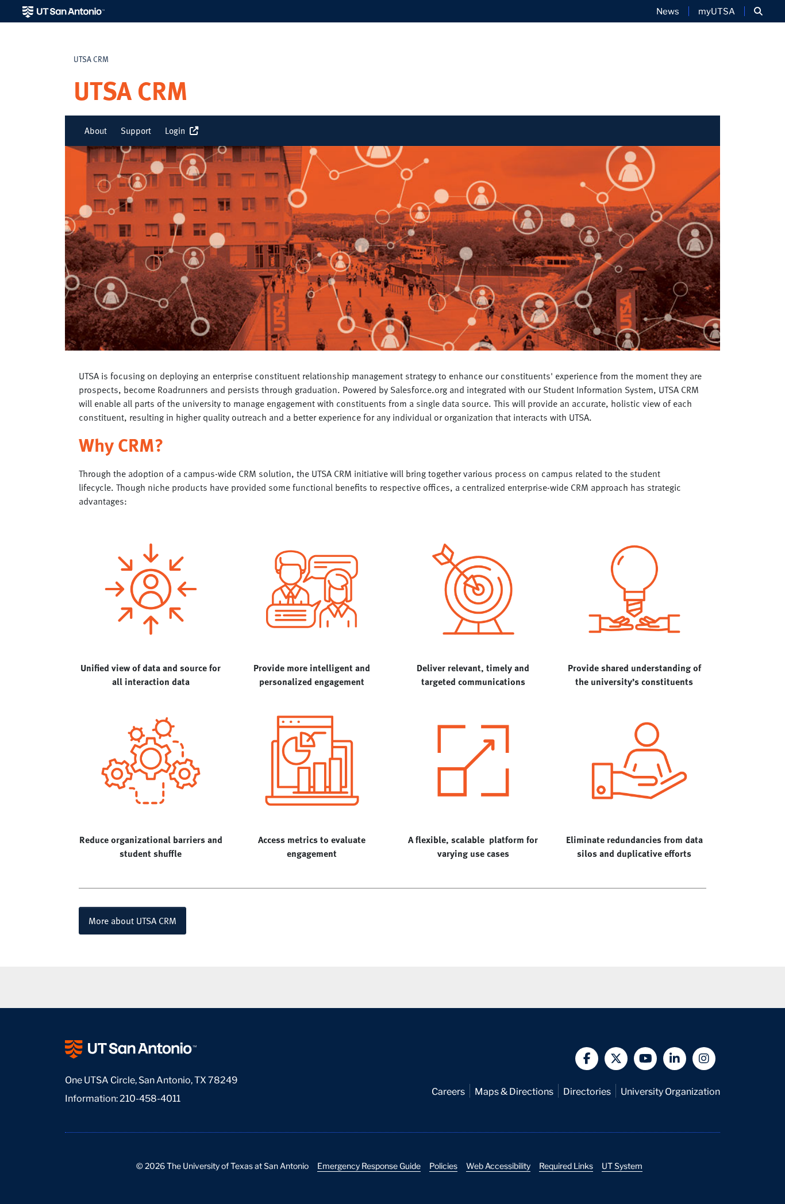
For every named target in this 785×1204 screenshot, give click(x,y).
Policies (443, 1165)
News (667, 11)
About (95, 130)
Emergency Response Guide (369, 1165)
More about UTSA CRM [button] (132, 921)
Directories (587, 1090)
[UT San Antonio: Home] (63, 11)
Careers (448, 1090)
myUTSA (716, 11)
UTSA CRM (91, 59)
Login (177, 130)
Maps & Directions (514, 1090)
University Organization (670, 1090)
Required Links (566, 1165)
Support (136, 130)
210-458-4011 (150, 1097)
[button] (758, 11)
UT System (622, 1165)
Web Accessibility (498, 1165)
